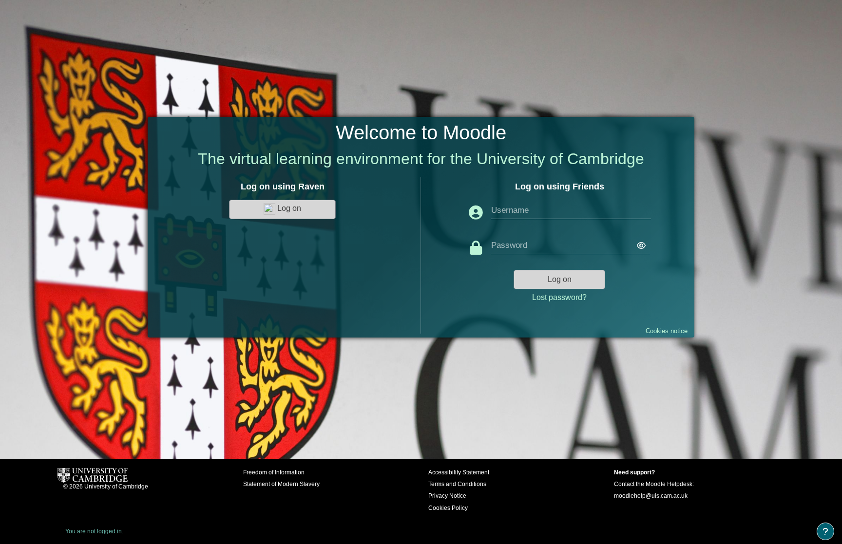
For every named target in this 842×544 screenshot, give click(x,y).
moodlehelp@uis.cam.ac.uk (651, 495)
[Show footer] (825, 531)
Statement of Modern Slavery (281, 484)
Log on (288, 209)
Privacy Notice (447, 495)
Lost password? (559, 297)
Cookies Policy (448, 508)
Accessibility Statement (458, 472)
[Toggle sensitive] (636, 246)
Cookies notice (667, 331)
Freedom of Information (274, 472)
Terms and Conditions (457, 484)
